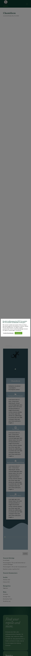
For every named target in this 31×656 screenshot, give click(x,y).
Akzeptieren (18, 333)
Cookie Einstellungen (8, 333)
